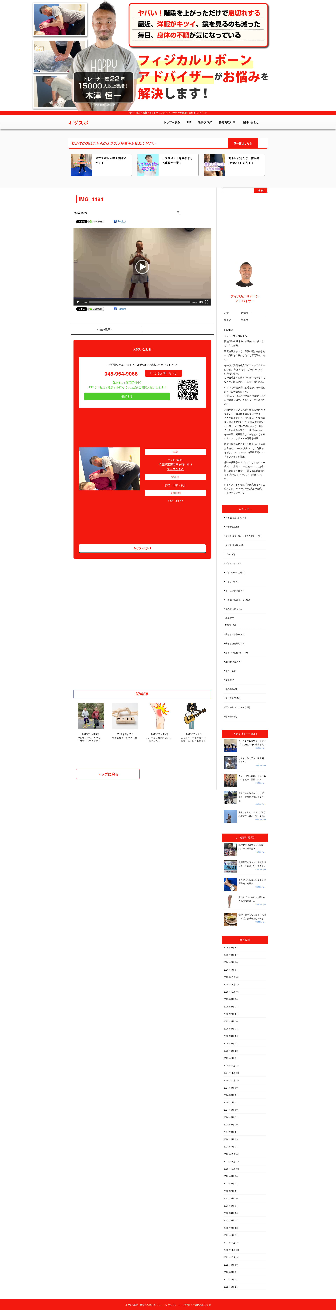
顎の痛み (229, 716)
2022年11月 (229, 1249)
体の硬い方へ (231, 608)
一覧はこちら (244, 143)
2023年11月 (229, 1161)
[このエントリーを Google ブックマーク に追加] (115, 221)
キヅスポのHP (142, 548)
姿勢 (227, 617)
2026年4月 (229, 947)
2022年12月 (229, 1242)
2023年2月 (229, 1227)
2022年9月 (229, 1264)
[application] (142, 267)
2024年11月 (229, 1072)
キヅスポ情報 (231, 544)
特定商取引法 (227, 122)
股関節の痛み (231, 661)
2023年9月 (229, 1176)
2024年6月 (229, 1109)
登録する (127, 396)
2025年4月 (229, 1035)
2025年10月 (229, 991)
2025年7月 (229, 1013)
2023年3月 (229, 1220)
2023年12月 (229, 1154)
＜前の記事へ (104, 329)
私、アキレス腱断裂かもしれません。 (159, 739)
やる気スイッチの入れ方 (124, 738)
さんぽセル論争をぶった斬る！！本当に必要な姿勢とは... (251, 797)
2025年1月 (229, 1058)
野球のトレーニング (234, 707)
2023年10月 (229, 1168)
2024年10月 (229, 1080)
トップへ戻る (172, 122)
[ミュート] (201, 302)
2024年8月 (229, 1094)
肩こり (228, 670)
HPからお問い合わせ (163, 373)
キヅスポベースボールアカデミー (241, 535)
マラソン (229, 581)
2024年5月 (229, 1117)
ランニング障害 (232, 590)
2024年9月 (229, 1087)
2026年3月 (229, 954)
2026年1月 (229, 969)
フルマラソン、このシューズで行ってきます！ (90, 739)
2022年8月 (229, 1271)
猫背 (229, 624)
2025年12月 (229, 976)
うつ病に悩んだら (233, 517)
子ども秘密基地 (232, 643)
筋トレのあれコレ (233, 652)
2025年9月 (229, 998)
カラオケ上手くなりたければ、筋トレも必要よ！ (193, 739)
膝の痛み (229, 688)
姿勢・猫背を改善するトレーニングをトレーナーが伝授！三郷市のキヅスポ (172, 1305)
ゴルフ (228, 554)
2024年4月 (229, 1124)
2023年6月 (229, 1198)
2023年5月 (229, 1205)
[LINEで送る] (96, 221)
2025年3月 (229, 1043)
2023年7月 (229, 1190)
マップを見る (175, 469)
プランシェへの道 (233, 572)
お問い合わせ (251, 122)
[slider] (139, 302)
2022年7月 (229, 1279)
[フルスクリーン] (206, 302)
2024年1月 (229, 1146)
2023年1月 (229, 1235)
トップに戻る (107, 774)
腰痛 (227, 679)
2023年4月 (229, 1212)
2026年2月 (229, 962)
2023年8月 (229, 1183)
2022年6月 (229, 1286)
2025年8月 (229, 1006)
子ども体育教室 (232, 634)
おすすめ (229, 526)
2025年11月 (229, 984)
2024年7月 (229, 1102)
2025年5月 (229, 1028)
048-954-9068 (121, 373)
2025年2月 (229, 1050)
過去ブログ (205, 122)
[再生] (78, 302)
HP (189, 122)
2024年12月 (229, 1065)
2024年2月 (229, 1139)
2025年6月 (229, 1021)
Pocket (121, 221)
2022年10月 (229, 1257)
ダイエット (230, 563)
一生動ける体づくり (234, 599)
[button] (142, 267)
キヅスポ (78, 122)
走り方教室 (230, 698)
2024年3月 (229, 1131)
